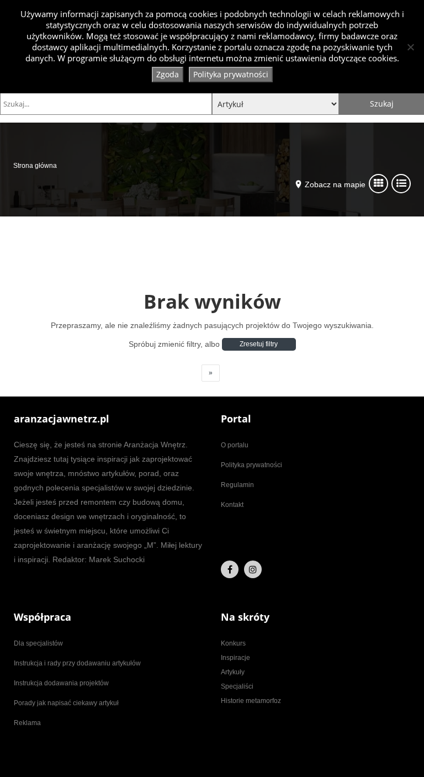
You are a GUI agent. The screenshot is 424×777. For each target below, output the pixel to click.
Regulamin (237, 485)
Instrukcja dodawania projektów (61, 683)
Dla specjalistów (38, 643)
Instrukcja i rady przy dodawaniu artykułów (77, 663)
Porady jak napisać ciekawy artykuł (66, 703)
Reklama (27, 723)
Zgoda (167, 74)
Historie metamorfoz (251, 701)
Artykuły (233, 672)
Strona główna (35, 166)
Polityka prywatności (251, 465)
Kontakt (232, 505)
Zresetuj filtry (259, 344)
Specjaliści (237, 686)
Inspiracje (235, 658)
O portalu (234, 445)
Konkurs (233, 643)
